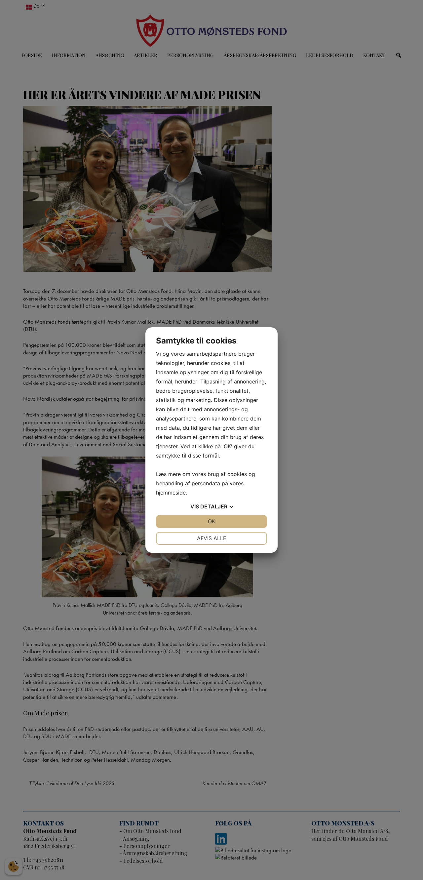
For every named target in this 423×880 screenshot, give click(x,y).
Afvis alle (211, 538)
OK (211, 521)
